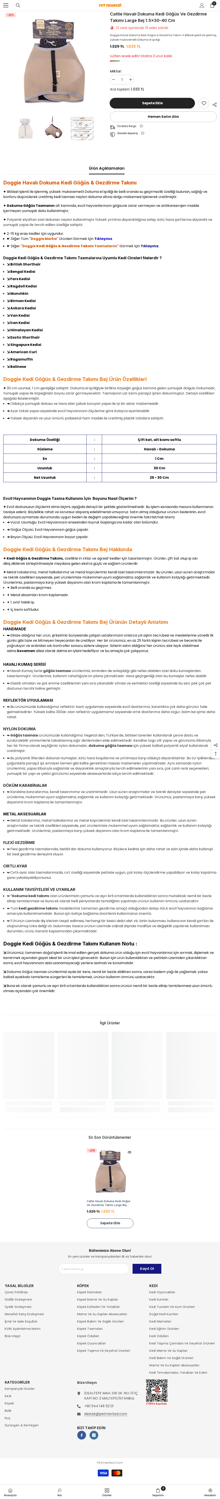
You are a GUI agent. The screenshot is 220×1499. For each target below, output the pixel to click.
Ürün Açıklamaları (107, 168)
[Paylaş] (213, 104)
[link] (204, 103)
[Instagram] (93, 1435)
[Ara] (18, 5)
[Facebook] (81, 1435)
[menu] (5, 5)
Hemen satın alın (163, 116)
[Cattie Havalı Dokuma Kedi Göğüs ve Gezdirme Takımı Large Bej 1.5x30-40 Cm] (110, 1171)
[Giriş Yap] (202, 5)
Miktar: (116, 71)
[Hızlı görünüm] (129, 1152)
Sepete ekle (152, 103)
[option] (53, 61)
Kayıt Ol (147, 1268)
